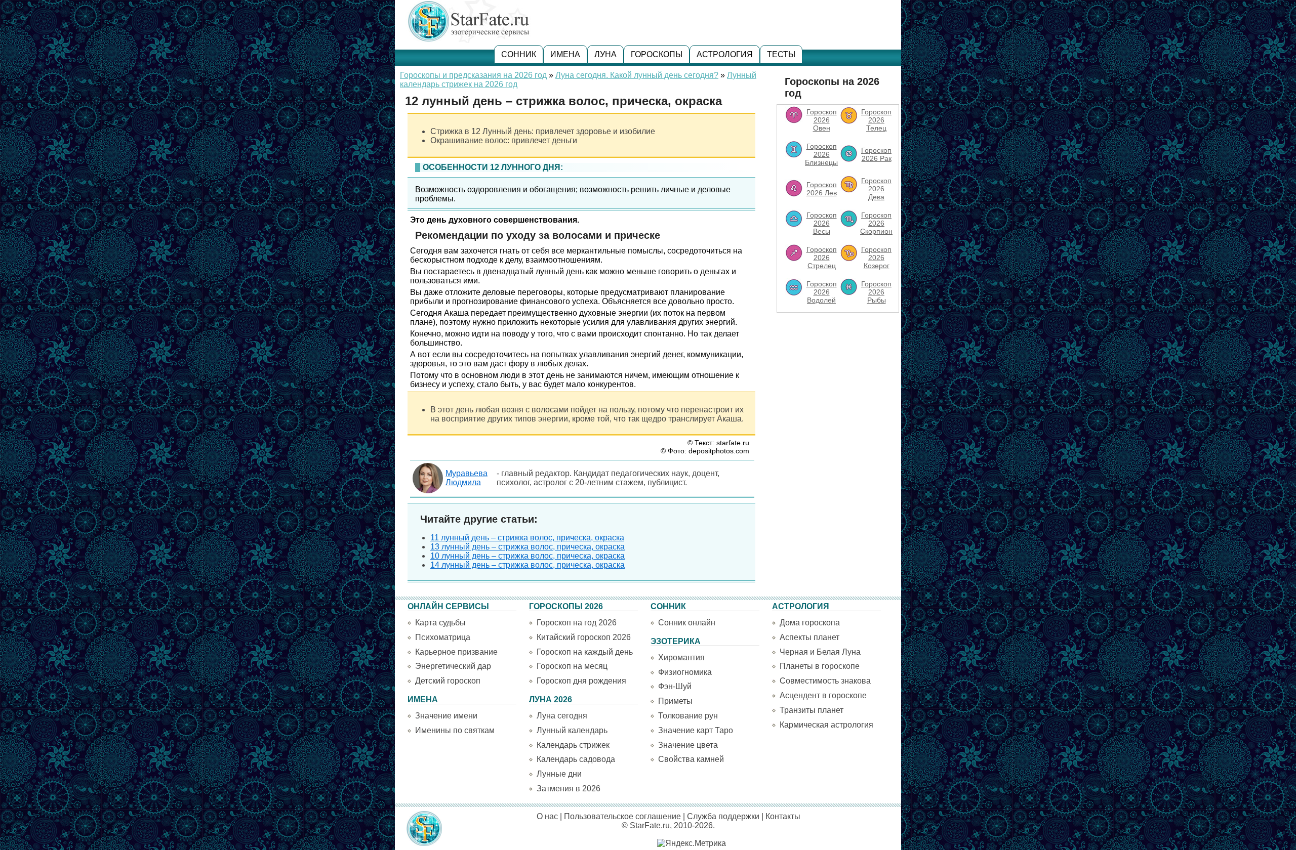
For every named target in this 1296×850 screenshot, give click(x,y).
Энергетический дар (453, 666)
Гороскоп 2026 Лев (821, 189)
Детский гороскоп (447, 680)
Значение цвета (688, 745)
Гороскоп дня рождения (581, 680)
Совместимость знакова (825, 680)
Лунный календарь (572, 730)
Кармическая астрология (826, 724)
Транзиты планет (811, 710)
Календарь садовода (576, 759)
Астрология (725, 54)
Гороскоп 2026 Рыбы (876, 292)
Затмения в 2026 (568, 788)
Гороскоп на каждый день (585, 652)
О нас (547, 816)
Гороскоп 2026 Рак (876, 154)
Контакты (782, 816)
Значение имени (446, 715)
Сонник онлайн (686, 622)
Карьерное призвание (456, 652)
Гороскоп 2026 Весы (821, 223)
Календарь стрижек (573, 745)
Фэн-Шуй (675, 686)
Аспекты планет (809, 637)
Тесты (781, 54)
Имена (565, 54)
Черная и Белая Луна (820, 652)
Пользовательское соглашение (622, 816)
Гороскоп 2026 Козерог (876, 257)
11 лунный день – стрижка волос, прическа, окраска (527, 537)
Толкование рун (688, 715)
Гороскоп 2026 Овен (821, 120)
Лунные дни (559, 774)
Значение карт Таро (695, 730)
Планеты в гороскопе (820, 666)
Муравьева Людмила (467, 478)
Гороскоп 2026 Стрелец (821, 257)
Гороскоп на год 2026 (577, 622)
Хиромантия (681, 657)
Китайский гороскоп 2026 (584, 637)
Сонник (518, 54)
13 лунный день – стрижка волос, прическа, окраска (527, 546)
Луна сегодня (562, 715)
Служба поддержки (723, 816)
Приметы (675, 701)
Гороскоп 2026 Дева (876, 189)
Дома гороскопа (810, 622)
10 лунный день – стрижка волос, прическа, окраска (527, 555)
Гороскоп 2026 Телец (876, 120)
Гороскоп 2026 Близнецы (821, 154)
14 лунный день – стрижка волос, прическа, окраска (527, 565)
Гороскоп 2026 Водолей (821, 292)
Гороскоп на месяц (572, 666)
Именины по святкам (455, 730)
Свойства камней (691, 759)
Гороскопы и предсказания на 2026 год (473, 75)
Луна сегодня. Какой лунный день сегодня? (636, 75)
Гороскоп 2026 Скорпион (876, 223)
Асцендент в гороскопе (823, 695)
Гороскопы (656, 54)
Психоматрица (442, 637)
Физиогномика (685, 672)
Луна (605, 54)
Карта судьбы (440, 622)
